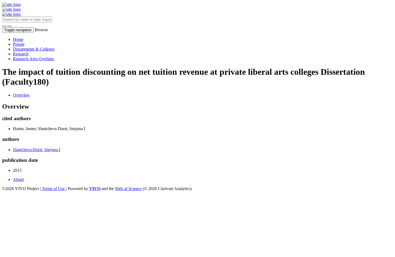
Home (18, 39)
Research (20, 54)
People (18, 44)
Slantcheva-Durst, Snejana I (36, 149)
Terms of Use (54, 188)
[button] (4, 26)
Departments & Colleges (34, 49)
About (18, 179)
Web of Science (128, 188)
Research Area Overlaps (33, 58)
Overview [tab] (21, 95)
